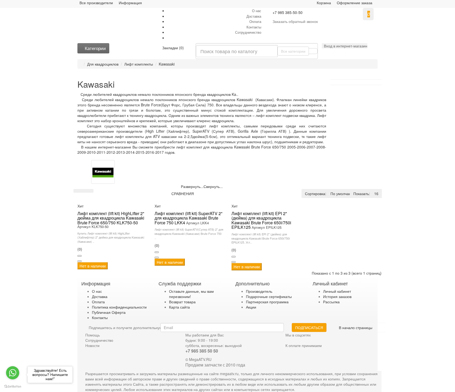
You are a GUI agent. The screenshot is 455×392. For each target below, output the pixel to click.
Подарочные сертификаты (269, 296)
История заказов (337, 296)
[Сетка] (83, 191)
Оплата (255, 21)
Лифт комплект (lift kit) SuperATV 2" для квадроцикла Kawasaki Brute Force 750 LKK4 (188, 218)
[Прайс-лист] (90, 191)
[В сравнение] (79, 261)
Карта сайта (179, 307)
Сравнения (182, 193)
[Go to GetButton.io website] (12, 386)
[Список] (76, 191)
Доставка (253, 16)
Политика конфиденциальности (119, 307)
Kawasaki (167, 64)
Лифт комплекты (138, 64)
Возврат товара (182, 301)
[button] (344, 45)
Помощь (92, 335)
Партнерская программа (267, 301)
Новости (92, 345)
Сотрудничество (248, 32)
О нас (256, 10)
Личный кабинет (337, 291)
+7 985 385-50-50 (288, 12)
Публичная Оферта (109, 312)
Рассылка (331, 301)
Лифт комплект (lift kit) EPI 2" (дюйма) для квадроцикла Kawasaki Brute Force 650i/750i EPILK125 (261, 220)
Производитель (259, 291)
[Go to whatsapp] (12, 372)
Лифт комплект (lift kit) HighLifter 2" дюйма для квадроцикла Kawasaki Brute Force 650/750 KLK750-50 (110, 218)
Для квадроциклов (102, 64)
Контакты (253, 26)
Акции (251, 307)
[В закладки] (79, 256)
